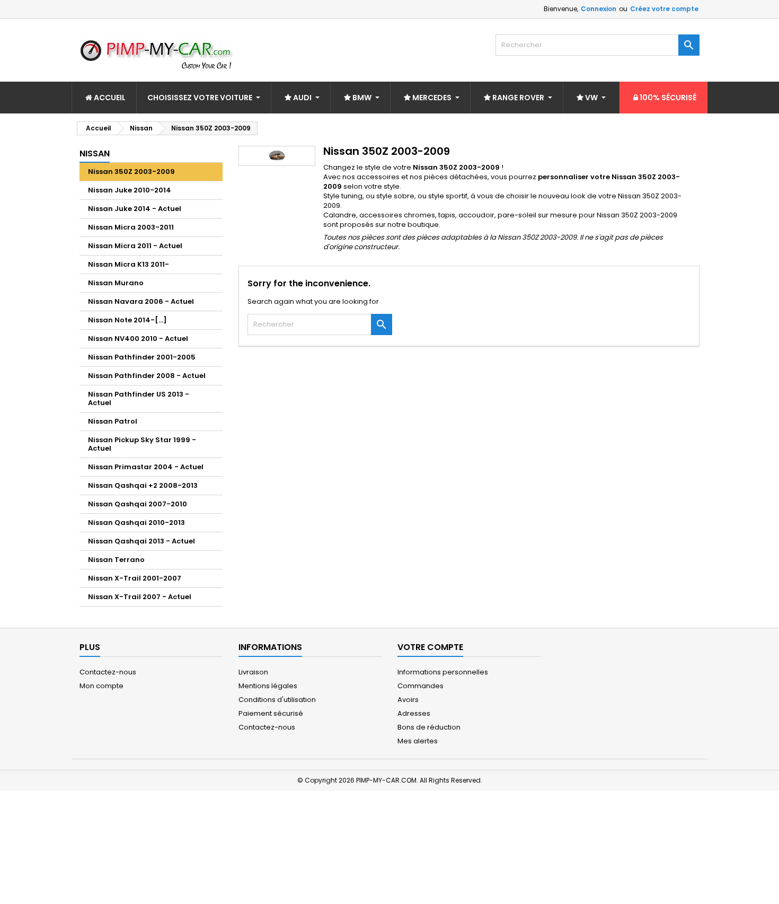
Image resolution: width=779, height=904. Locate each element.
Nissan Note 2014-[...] (127, 320)
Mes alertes (417, 741)
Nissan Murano (116, 283)
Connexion (598, 8)
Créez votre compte (664, 8)
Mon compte (101, 686)
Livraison (253, 672)
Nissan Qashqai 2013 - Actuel (141, 541)
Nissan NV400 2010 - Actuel (138, 338)
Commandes (420, 686)
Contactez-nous (107, 672)
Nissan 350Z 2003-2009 (131, 171)
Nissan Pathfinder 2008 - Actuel (147, 376)
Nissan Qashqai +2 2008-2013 (143, 485)
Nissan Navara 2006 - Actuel (141, 301)
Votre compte (430, 647)
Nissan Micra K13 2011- (128, 264)
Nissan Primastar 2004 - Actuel (145, 467)
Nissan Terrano (116, 560)
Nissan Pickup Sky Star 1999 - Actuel (142, 444)
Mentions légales (267, 686)
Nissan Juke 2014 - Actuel (134, 209)
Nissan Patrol (112, 421)
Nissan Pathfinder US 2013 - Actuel (138, 398)
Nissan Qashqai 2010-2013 (136, 522)
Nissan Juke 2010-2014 (129, 190)
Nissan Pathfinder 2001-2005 (142, 357)
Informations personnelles (442, 672)
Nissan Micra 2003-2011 (131, 227)
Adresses (413, 713)
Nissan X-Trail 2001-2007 (134, 578)
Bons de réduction (429, 727)
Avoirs (408, 700)
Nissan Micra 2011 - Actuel (135, 246)
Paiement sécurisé (270, 713)
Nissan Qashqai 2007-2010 (137, 504)
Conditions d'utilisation (277, 700)
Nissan (94, 153)
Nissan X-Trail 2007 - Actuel (139, 597)
